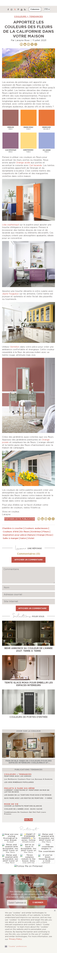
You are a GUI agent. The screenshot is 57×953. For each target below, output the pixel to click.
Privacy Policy (15, 939)
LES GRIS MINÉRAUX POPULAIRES (19, 782)
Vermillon (14, 347)
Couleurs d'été (11, 532)
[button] (15, 946)
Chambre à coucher (12, 528)
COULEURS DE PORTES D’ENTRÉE (29, 717)
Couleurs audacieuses (36, 528)
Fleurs (46, 532)
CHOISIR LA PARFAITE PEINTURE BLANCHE (23, 806)
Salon (23, 538)
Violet (31, 538)
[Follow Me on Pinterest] (28, 866)
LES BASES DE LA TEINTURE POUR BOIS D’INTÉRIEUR (27, 795)
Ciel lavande (35, 165)
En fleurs (24, 532)
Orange (41, 535)
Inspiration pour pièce (14, 535)
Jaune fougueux (10, 294)
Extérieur (36, 532)
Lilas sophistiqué (10, 225)
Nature (31, 535)
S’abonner (35, 9)
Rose (49, 535)
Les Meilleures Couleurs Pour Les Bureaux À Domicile (28, 779)
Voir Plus (28, 819)
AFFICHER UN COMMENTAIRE (28, 560)
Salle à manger (11, 538)
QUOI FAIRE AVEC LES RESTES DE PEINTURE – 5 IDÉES (28, 798)
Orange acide (23, 163)
